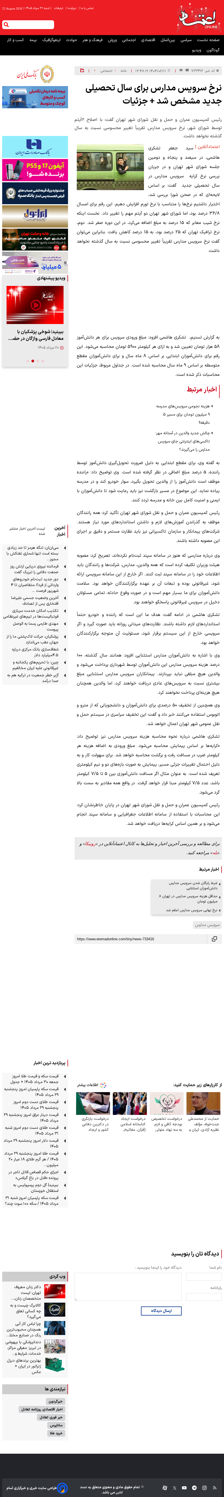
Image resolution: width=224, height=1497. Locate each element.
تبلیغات (59, 8)
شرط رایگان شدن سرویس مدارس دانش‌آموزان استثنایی (193, 885)
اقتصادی (148, 40)
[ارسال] (186, 71)
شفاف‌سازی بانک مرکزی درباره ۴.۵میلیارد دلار (35, 652)
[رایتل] (35, 170)
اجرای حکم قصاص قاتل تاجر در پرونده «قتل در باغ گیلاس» (33, 1175)
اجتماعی (129, 40)
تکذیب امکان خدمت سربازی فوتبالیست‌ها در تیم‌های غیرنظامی (30, 614)
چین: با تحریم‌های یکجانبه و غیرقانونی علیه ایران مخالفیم (35, 665)
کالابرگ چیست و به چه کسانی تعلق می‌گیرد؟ (25, 1311)
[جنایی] (35, 240)
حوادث (72, 40)
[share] (82, 71)
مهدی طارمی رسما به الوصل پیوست (35, 626)
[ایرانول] (35, 216)
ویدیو (197, 50)
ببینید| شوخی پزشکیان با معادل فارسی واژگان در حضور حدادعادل (36, 335)
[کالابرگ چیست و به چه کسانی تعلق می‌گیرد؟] (54, 1310)
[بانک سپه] (35, 193)
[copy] (214, 939)
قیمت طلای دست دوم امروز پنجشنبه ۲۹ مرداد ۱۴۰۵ (35, 1105)
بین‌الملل (168, 40)
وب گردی (57, 1276)
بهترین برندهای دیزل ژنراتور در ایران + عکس (24, 1366)
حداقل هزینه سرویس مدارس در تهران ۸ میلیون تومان (188, 899)
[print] (181, 71)
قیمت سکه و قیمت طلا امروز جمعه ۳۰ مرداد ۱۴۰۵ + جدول (34, 1079)
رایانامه (216, 1288)
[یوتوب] (181, 1488)
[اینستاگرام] (202, 1488)
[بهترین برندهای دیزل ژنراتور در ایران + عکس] (54, 1365)
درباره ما (71, 8)
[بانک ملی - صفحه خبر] (35, 74)
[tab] (42, 361)
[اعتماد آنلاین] (198, 17)
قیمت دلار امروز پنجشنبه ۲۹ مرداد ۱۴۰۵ (31, 1143)
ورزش (113, 40)
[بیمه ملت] (35, 97)
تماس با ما (86, 8)
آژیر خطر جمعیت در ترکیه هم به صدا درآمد (32, 678)
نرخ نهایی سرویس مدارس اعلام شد (191, 910)
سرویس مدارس (207, 925)
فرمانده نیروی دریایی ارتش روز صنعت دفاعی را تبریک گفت (34, 569)
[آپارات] (162, 1488)
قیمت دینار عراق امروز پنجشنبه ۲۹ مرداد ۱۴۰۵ (31, 1118)
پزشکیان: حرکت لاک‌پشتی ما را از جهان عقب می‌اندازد (32, 639)
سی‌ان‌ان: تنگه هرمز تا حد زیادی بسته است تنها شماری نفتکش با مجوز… (32, 553)
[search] (6, 24)
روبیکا (90, 843)
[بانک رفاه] (35, 263)
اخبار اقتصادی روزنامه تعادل (42, 1409)
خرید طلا (56, 1433)
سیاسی (187, 40)
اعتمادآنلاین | (207, 147)
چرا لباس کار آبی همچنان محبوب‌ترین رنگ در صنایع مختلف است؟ (23, 1329)
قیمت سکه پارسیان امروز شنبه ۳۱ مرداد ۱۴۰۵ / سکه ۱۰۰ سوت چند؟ (31, 1201)
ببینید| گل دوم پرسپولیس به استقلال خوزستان (35, 1188)
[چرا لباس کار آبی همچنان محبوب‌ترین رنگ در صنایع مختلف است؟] (54, 1328)
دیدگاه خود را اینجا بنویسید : (158, 1268)
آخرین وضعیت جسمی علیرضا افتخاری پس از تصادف (34, 601)
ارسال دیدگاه (161, 1311)
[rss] (212, 1488)
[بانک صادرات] (35, 147)
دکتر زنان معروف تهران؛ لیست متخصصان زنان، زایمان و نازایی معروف (23, 1293)
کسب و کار (16, 40)
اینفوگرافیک (52, 40)
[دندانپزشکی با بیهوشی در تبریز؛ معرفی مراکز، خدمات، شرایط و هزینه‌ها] (54, 1346)
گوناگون (213, 50)
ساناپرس (56, 1425)
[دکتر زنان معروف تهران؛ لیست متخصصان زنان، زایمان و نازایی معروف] (54, 1291)
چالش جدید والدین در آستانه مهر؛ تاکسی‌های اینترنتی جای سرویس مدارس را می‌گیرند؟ (182, 441)
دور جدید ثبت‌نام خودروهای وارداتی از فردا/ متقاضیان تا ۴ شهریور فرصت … (34, 585)
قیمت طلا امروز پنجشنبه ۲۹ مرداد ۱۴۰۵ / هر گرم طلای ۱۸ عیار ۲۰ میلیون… (31, 1159)
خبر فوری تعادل (51, 1417)
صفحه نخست (208, 40)
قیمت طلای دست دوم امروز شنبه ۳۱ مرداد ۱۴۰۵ (31, 1131)
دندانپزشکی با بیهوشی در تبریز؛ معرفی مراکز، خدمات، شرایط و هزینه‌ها (23, 1348)
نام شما (216, 1268)
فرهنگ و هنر (93, 40)
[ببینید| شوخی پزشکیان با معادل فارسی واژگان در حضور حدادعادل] (35, 305)
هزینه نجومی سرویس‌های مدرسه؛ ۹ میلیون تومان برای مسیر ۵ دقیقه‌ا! (183, 415)
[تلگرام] (192, 1488)
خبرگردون (56, 1401)
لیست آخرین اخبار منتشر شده (27, 531)
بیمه (34, 40)
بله (215, 852)
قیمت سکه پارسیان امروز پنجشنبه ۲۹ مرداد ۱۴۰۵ (31, 1092)
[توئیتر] (171, 1488)
